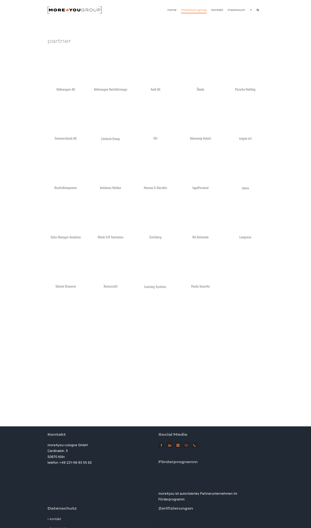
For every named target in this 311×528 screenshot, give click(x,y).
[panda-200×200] (200, 249)
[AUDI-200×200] (155, 52)
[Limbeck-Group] (111, 101)
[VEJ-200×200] (155, 101)
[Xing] (178, 445)
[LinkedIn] (170, 445)
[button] (258, 10)
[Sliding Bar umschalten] (251, 10)
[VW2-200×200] (66, 52)
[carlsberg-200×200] (155, 199)
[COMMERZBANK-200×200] (66, 101)
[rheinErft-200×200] (111, 199)
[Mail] (186, 445)
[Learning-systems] (155, 249)
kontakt (55, 519)
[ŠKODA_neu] (200, 52)
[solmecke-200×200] (200, 199)
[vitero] (245, 150)
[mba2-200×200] (66, 199)
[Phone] (194, 445)
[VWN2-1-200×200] (111, 52)
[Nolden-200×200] (111, 150)
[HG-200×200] (155, 150)
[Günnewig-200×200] (200, 101)
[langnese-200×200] (245, 199)
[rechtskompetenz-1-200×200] (66, 150)
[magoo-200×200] (245, 101)
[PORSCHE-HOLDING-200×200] (245, 52)
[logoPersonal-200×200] (200, 150)
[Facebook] (161, 445)
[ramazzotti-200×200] (111, 249)
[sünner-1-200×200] (66, 249)
